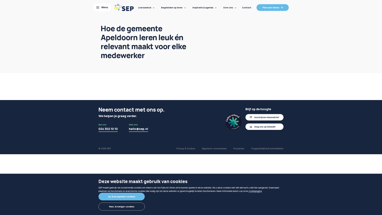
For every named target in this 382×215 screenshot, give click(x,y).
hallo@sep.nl (138, 129)
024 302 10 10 (108, 129)
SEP (109, 148)
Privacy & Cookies (186, 148)
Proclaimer (238, 148)
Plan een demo (270, 7)
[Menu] (102, 7)
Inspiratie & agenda (202, 7)
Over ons (228, 7)
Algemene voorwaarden (214, 148)
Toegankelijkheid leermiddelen (267, 148)
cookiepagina (255, 191)
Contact (246, 7)
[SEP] (124, 7)
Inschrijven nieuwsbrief (266, 117)
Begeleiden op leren (171, 7)
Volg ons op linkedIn (264, 126)
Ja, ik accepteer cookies (121, 196)
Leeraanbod (144, 7)
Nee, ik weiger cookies (121, 206)
